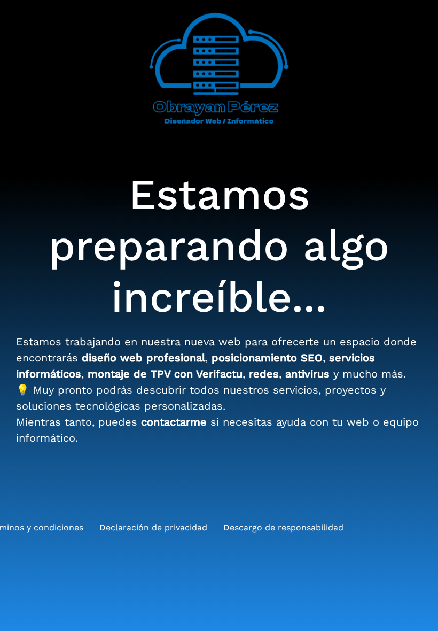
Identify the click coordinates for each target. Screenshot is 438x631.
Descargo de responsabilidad (283, 527)
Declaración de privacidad (153, 527)
